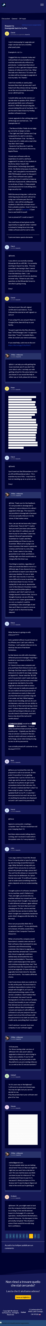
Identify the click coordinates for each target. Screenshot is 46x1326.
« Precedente (7, 1236)
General (14, 19)
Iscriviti (15, 1245)
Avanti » (38, 1236)
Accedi (8, 1245)
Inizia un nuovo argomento (31, 25)
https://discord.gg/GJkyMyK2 (19, 345)
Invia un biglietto (23, 1297)
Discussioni (6, 19)
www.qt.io (26, 209)
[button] (42, 4)
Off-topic (22, 19)
